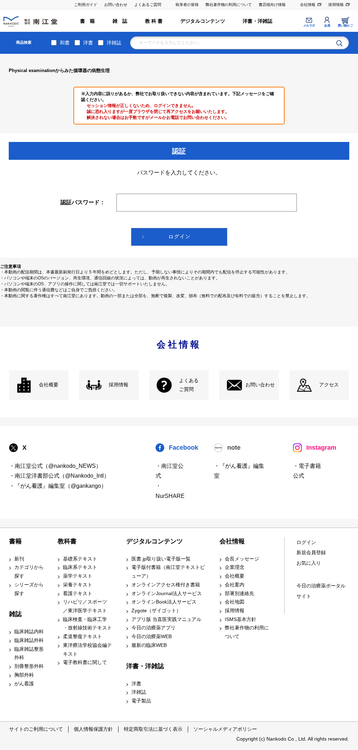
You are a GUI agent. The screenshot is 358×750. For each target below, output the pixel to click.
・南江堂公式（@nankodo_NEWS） (55, 466)
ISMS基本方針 (240, 619)
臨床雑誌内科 (29, 631)
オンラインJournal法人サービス (166, 593)
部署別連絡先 (239, 593)
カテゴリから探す (29, 572)
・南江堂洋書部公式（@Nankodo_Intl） (59, 476)
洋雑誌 (114, 42)
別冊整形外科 (29, 666)
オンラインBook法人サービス (163, 602)
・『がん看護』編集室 (239, 471)
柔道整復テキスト (82, 636)
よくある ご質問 (189, 385)
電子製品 (141, 700)
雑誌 (15, 613)
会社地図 (234, 602)
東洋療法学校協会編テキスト (87, 650)
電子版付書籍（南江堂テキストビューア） (168, 572)
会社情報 (307, 4)
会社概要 (48, 384)
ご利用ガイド (85, 4)
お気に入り (308, 563)
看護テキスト (77, 593)
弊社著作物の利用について (229, 4)
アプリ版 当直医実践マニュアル (166, 619)
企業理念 (234, 567)
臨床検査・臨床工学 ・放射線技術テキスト (87, 624)
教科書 (67, 541)
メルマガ (309, 25)
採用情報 (336, 4)
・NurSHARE (170, 491)
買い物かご (345, 25)
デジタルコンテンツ (202, 21)
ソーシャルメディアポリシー (225, 729)
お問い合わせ (115, 4)
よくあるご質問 (147, 4)
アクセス (329, 384)
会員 (327, 25)
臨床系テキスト (80, 567)
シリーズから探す (29, 589)
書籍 (15, 541)
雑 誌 (120, 21)
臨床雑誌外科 (29, 640)
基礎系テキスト (80, 559)
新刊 (19, 559)
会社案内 (234, 584)
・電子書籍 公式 (307, 471)
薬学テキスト (77, 576)
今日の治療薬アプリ (153, 627)
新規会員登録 (311, 552)
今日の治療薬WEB (151, 636)
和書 (65, 42)
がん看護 (24, 683)
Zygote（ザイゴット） (156, 610)
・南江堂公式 (170, 471)
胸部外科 (24, 675)
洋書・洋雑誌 (257, 21)
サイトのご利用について (36, 729)
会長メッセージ (242, 559)
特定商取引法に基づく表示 (153, 729)
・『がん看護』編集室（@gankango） (58, 486)
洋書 (88, 42)
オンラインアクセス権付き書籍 (165, 584)
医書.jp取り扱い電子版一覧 (161, 559)
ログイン (306, 542)
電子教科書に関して (85, 662)
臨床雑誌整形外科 (29, 653)
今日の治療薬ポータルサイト (320, 591)
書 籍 (87, 21)
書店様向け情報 (272, 4)
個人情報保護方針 (93, 729)
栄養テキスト (77, 584)
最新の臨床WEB (149, 645)
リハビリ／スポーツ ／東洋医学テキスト (85, 606)
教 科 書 (154, 21)
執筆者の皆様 (187, 4)
